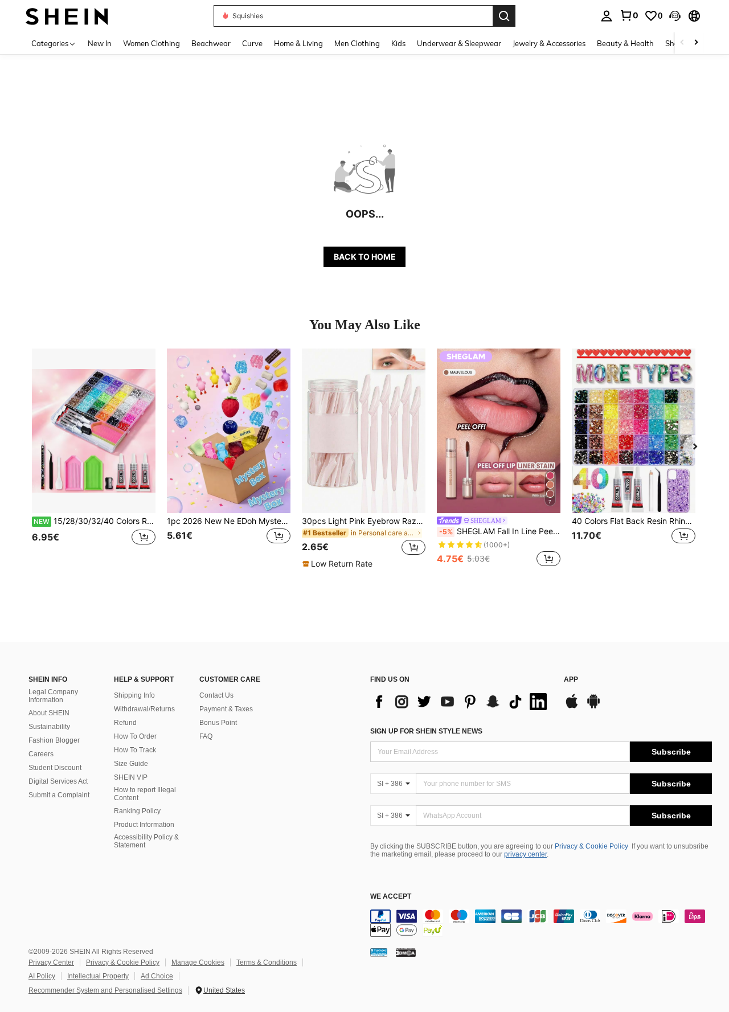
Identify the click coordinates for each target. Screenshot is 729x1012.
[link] (628, 15)
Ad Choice (157, 976)
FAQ (205, 736)
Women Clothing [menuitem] (151, 43)
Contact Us (216, 695)
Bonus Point (218, 723)
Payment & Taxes (226, 709)
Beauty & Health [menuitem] (625, 43)
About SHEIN (48, 713)
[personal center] (606, 16)
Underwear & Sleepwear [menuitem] (459, 43)
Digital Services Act (58, 781)
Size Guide (131, 764)
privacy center (525, 854)
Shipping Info (134, 695)
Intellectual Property (98, 976)
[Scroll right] (696, 43)
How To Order (135, 736)
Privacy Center (51, 962)
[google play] (593, 707)
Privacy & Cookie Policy (591, 846)
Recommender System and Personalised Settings (105, 990)
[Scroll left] (682, 43)
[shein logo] (67, 15)
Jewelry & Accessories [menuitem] (549, 43)
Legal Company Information (53, 696)
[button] (675, 16)
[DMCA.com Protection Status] (406, 952)
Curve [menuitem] (252, 43)
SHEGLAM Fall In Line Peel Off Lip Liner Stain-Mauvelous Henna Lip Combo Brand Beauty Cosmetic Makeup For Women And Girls (499, 531)
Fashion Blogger (54, 740)
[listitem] (93, 459)
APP (571, 679)
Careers (41, 754)
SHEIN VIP (131, 777)
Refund (125, 723)
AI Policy (41, 976)
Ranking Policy (137, 811)
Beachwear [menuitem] (211, 43)
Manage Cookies (197, 962)
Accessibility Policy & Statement (146, 841)
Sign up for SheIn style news (426, 731)
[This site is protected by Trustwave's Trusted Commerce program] (378, 952)
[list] (461, 701)
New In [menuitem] (100, 43)
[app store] (572, 707)
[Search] (504, 16)
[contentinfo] (541, 923)
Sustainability (49, 727)
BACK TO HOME (365, 256)
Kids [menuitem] (398, 43)
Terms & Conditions (266, 962)
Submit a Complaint (58, 795)
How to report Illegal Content (145, 794)
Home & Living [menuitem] (298, 43)
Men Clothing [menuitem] (357, 43)
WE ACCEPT (390, 896)
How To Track (135, 750)
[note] (339, 563)
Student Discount (54, 768)
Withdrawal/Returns (144, 709)
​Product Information (144, 825)
